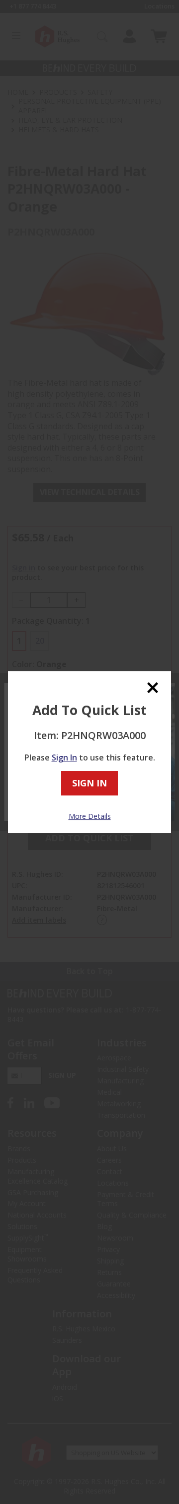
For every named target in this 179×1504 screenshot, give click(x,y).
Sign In (64, 757)
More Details (90, 816)
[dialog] (89, 752)
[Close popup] (152, 687)
